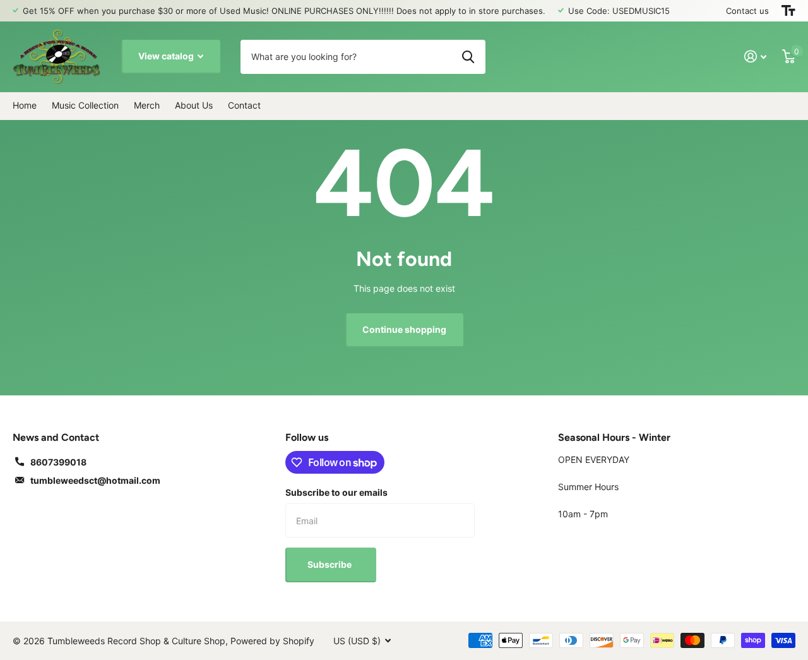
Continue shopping (404, 329)
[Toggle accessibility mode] (788, 11)
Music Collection (85, 105)
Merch (147, 105)
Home (25, 105)
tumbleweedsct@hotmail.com (95, 480)
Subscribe (330, 564)
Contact (244, 105)
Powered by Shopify (272, 640)
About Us (194, 105)
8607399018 (58, 462)
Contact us (747, 11)
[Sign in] (755, 56)
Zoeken (468, 57)
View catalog (167, 56)
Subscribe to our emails (336, 492)
